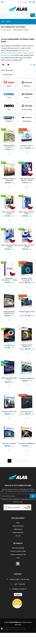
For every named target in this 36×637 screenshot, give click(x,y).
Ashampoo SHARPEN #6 (27, 443)
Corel (26, 50)
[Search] (32, 15)
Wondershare (6, 55)
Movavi (11, 53)
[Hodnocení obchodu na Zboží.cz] (18, 594)
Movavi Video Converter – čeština (27, 212)
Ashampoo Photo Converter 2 (9, 146)
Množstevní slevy (18, 526)
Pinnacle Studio (22, 53)
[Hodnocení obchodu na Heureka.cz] (18, 599)
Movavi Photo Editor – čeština (9, 212)
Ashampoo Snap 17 (27, 146)
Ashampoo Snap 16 (27, 411)
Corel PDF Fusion (9, 345)
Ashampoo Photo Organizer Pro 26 (9, 312)
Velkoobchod (18, 529)
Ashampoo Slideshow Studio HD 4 (9, 179)
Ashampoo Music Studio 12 (26, 312)
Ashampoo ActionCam (9, 411)
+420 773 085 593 (19, 584)
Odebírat (33, 496)
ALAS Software (6, 30)
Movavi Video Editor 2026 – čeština (9, 246)
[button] (9, 153)
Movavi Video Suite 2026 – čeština (27, 246)
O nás (18, 558)
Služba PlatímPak (18, 532)
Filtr (32, 65)
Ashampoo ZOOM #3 (9, 443)
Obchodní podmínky (18, 548)
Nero (15, 53)
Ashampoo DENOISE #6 (26, 378)
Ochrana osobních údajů (18, 551)
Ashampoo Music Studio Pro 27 (9, 378)
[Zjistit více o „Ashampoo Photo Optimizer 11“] (27, 353)
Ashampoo (4, 53)
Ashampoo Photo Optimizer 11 (26, 345)
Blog (18, 523)
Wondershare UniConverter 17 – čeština (9, 279)
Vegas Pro (31, 53)
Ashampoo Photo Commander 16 (26, 279)
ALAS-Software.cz (15, 622)
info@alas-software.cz (19, 589)
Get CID (18, 536)
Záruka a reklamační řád (18, 554)
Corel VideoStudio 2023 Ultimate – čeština (26, 179)
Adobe (22, 50)
